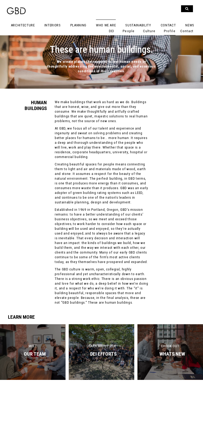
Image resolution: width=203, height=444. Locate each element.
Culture (149, 31)
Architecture (23, 25)
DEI (111, 31)
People (128, 31)
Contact (168, 25)
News (189, 25)
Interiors (52, 25)
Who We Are (106, 25)
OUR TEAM (35, 354)
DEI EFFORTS (103, 354)
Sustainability (138, 25)
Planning (78, 25)
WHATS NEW (172, 354)
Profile (169, 31)
